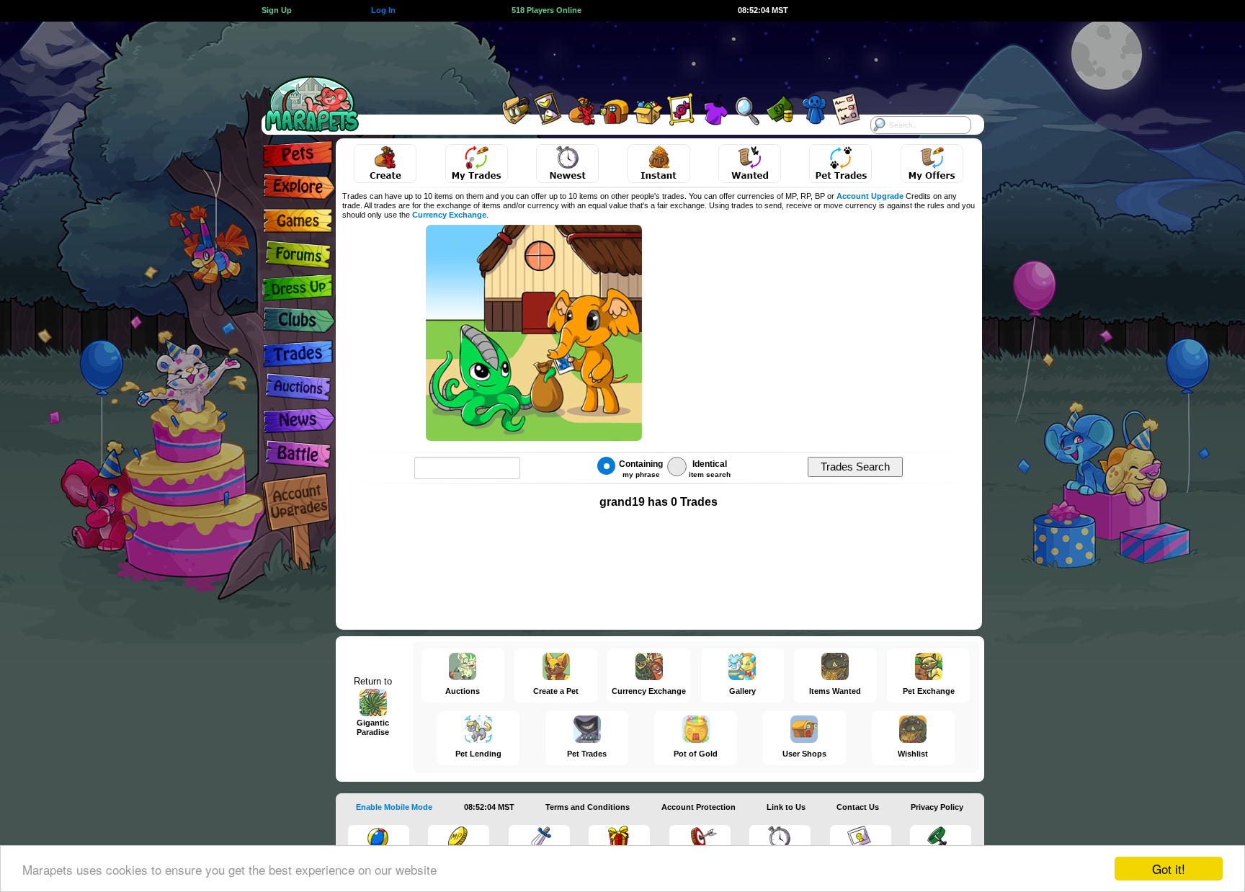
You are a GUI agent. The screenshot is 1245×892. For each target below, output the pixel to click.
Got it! (1168, 869)
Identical (710, 468)
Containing (641, 468)
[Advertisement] (609, 54)
